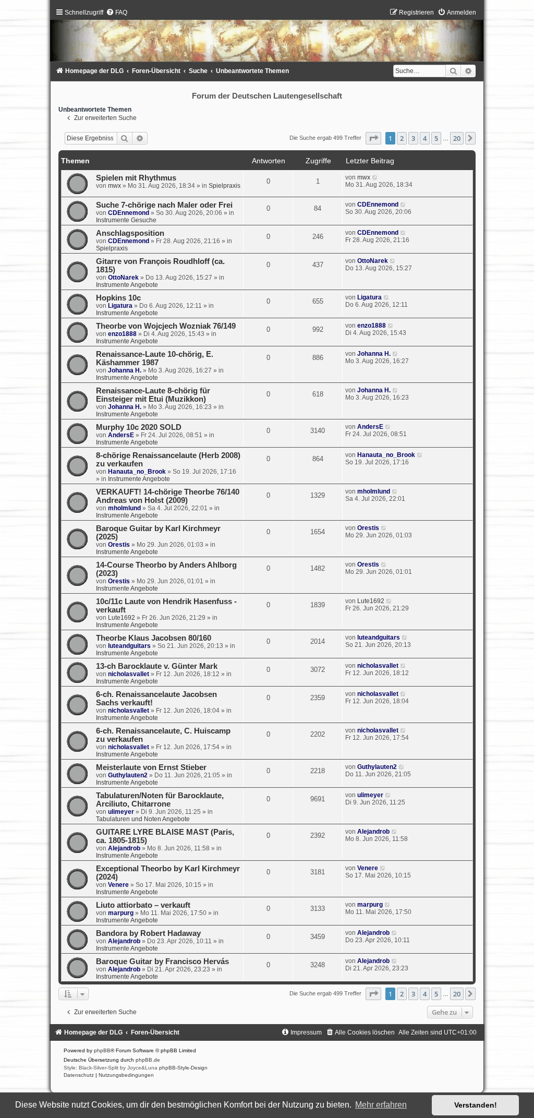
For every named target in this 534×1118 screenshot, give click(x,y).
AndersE (121, 435)
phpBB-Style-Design (183, 1068)
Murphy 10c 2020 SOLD (138, 427)
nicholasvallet (128, 674)
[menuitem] (116, 12)
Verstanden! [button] (475, 1105)
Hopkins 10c (118, 298)
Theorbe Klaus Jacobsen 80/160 (153, 638)
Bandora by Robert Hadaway (148, 933)
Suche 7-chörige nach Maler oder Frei (164, 205)
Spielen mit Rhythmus (136, 178)
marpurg (121, 913)
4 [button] (425, 138)
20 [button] (456, 138)
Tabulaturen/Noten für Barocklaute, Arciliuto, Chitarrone (160, 799)
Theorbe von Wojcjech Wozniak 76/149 (166, 326)
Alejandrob (124, 848)
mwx (114, 185)
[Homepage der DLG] (267, 37)
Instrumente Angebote (127, 284)
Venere (118, 884)
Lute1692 (121, 617)
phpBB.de (148, 1060)
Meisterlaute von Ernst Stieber (151, 767)
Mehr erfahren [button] (381, 1104)
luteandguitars (129, 646)
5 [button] (436, 138)
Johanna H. (124, 370)
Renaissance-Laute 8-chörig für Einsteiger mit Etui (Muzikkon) (153, 395)
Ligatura (120, 305)
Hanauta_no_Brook (137, 471)
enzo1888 (122, 334)
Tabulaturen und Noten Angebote (143, 819)
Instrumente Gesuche (126, 220)
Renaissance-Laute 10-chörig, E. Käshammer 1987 (154, 358)
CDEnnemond (128, 213)
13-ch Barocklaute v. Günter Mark (156, 666)
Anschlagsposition (130, 233)
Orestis (119, 544)
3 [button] (413, 138)
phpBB (102, 1050)
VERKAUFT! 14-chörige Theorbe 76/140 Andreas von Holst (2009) (167, 496)
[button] (373, 138)
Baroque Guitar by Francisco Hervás (162, 961)
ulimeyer (121, 811)
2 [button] (402, 138)
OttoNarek (123, 277)
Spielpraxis (224, 185)
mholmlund (124, 508)
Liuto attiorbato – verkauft (143, 905)
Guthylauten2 (128, 775)
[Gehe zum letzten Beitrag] (375, 177)
